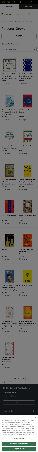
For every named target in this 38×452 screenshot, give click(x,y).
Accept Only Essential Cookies (19, 443)
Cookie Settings (19, 438)
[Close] (35, 418)
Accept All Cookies (19, 449)
